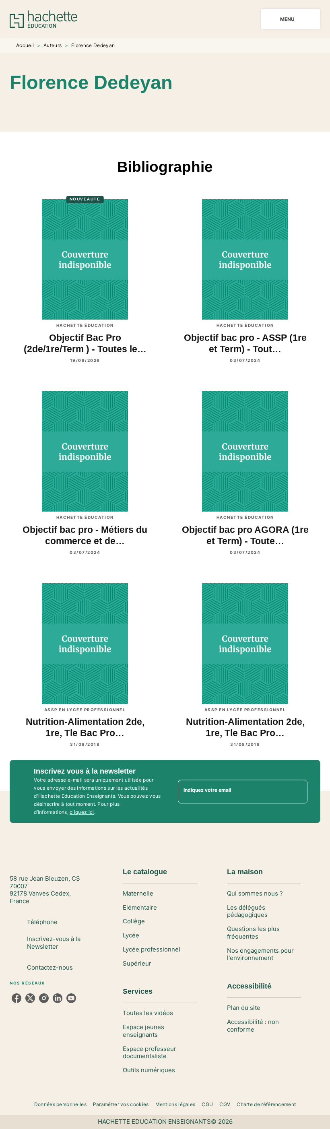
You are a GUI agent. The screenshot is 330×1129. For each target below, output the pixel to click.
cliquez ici (82, 812)
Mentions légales (175, 1104)
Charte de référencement (266, 1104)
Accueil (25, 45)
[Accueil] (43, 19)
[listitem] (16, 998)
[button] (178, 108)
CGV (224, 1104)
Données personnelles (60, 1104)
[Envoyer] (297, 791)
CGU (207, 1104)
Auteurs (52, 45)
